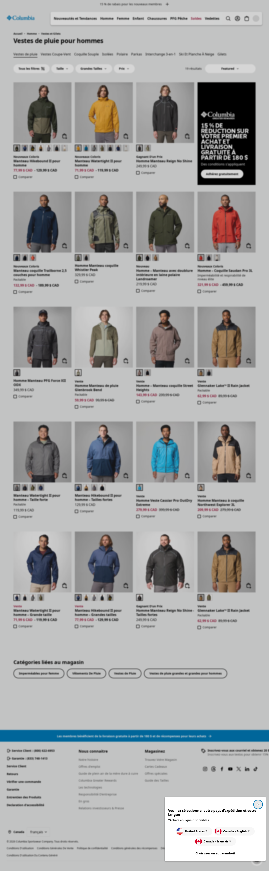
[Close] (258, 804)
